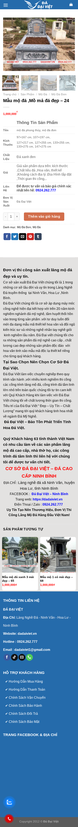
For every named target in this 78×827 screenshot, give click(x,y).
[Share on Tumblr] (38, 236)
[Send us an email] (22, 657)
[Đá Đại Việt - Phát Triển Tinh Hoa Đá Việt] (39, 4)
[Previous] (10, 44)
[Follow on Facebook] (7, 657)
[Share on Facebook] (7, 236)
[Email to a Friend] (22, 236)
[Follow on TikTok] (14, 657)
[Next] (68, 44)
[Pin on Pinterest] (30, 236)
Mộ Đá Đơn (59, 94)
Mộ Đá (42, 94)
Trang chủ (9, 94)
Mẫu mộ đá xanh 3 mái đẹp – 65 (18, 578)
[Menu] (5, 5)
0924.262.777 (52, 504)
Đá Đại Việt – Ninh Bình (49, 494)
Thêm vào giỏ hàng (44, 216)
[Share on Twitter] (14, 236)
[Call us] (29, 657)
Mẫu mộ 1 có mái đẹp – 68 (56, 578)
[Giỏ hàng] (71, 4)
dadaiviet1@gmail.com (32, 649)
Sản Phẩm (27, 94)
